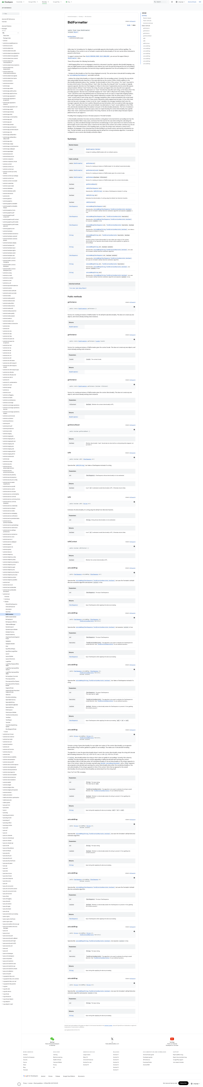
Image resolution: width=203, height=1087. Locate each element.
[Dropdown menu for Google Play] (62, 2)
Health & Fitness (57, 1059)
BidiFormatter (72, 58)
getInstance (90, 163)
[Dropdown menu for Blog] (72, 2)
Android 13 (116, 1064)
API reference (6, 8)
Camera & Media (57, 1062)
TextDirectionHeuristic (113, 216)
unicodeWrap (90, 206)
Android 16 (116, 1057)
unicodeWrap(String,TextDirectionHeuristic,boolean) (110, 229)
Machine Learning (57, 1057)
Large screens (86, 1054)
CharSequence (94, 188)
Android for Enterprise (28, 1057)
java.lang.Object (72, 36)
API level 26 (132, 453)
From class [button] (78, 288)
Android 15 (116, 1059)
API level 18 (132, 21)
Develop (44, 2)
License (30, 1083)
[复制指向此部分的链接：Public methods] (83, 297)
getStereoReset (91, 184)
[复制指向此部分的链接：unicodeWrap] (79, 568)
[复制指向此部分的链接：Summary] (77, 139)
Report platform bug (178, 1054)
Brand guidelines (38, 1083)
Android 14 (116, 1062)
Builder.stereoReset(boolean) (110, 763)
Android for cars (87, 1062)
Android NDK (146, 1064)
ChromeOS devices (88, 1059)
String (92, 195)
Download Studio (147, 1062)
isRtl (87, 188)
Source (25, 1062)
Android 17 (116, 1054)
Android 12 (116, 1067)
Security (25, 1059)
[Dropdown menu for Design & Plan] (38, 2)
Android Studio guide (148, 1054)
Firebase (58, 1076)
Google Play (56, 2)
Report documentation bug (180, 1057)
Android (25, 1054)
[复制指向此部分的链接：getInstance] (78, 302)
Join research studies (178, 1062)
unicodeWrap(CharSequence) (78, 75)
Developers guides (147, 1057)
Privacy (55, 1064)
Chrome (50, 1076)
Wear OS (85, 1057)
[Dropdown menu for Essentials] (24, 2)
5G (54, 1067)
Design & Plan (32, 2)
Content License (108, 1025)
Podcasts (25, 1070)
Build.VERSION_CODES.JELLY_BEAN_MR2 (97, 56)
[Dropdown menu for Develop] (49, 2)
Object (76, 32)
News (24, 1064)
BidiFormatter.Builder (93, 149)
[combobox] (161, 1)
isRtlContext (90, 202)
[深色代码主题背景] (134, 307)
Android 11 (115, 1070)
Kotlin (128, 25)
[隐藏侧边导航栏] (19, 1084)
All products (81, 1076)
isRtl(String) (97, 191)
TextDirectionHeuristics (105, 644)
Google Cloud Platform (69, 1076)
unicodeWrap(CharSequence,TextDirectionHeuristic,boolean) (112, 209)
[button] (10, 28)
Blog (69, 2)
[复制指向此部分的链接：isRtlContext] (78, 542)
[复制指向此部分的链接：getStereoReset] (81, 425)
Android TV (86, 1064)
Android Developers (72, 16)
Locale (96, 170)
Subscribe (183, 1083)
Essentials (19, 2)
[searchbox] (10, 13)
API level (4, 30)
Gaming (55, 1054)
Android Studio (192, 2)
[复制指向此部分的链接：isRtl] (72, 453)
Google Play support (178, 1059)
